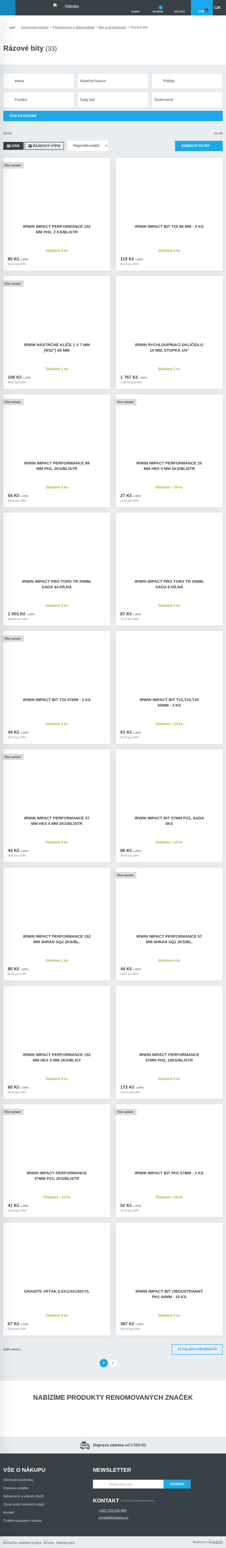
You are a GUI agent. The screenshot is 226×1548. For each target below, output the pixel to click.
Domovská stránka (35, 27)
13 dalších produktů (197, 1349)
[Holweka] (70, 7)
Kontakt (8, 1512)
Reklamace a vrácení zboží (23, 1496)
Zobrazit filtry (195, 146)
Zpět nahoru (12, 1349)
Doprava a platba (15, 1488)
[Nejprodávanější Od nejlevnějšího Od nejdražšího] (88, 145)
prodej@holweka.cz (113, 1517)
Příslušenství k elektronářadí (73, 27)
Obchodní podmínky (18, 1480)
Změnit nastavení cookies (22, 1520)
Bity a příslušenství (112, 27)
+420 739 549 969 (112, 1510)
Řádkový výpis (46, 146)
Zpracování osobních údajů (23, 1504)
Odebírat (177, 1484)
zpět (12, 27)
